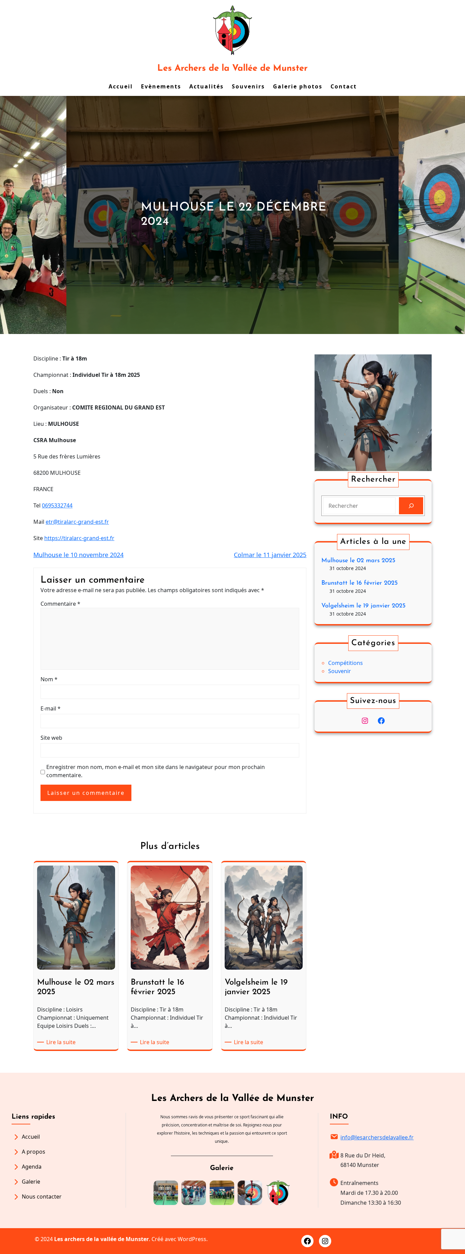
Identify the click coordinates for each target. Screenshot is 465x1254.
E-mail (51, 708)
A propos (33, 1151)
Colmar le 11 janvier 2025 (270, 555)
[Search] (411, 505)
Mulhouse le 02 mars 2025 (358, 561)
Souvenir (339, 671)
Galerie (31, 1181)
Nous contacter (42, 1196)
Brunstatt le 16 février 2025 (359, 583)
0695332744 (57, 505)
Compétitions (345, 663)
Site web (51, 737)
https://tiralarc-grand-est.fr (79, 538)
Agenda (32, 1166)
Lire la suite (62, 1042)
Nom (49, 679)
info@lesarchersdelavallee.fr (377, 1137)
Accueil (31, 1136)
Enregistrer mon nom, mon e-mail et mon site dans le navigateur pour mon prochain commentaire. (155, 771)
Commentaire (60, 603)
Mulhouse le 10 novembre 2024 (78, 555)
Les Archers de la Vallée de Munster (232, 68)
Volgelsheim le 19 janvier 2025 (363, 606)
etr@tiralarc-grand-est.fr (77, 521)
